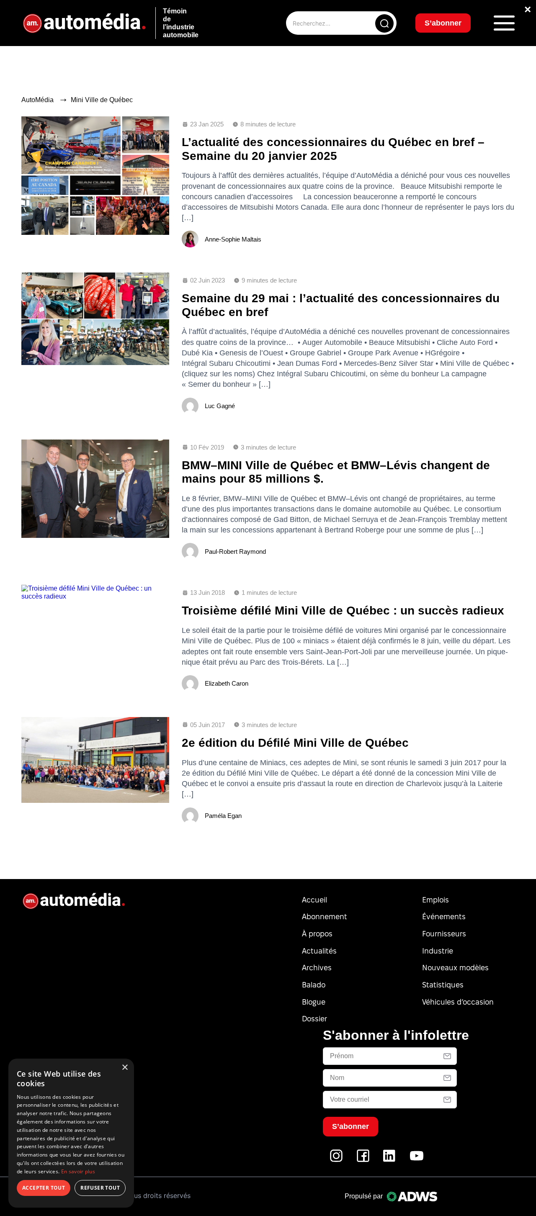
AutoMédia (37, 99)
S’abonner (443, 23)
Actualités (319, 951)
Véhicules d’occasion (458, 1002)
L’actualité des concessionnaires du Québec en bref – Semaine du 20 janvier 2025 (333, 149)
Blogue (313, 1002)
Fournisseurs (444, 934)
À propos (317, 934)
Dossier (314, 1019)
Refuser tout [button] (100, 1187)
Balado (313, 985)
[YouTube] (416, 1160)
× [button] (124, 1067)
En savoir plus (78, 1171)
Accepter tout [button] (43, 1187)
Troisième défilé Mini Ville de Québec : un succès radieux (343, 610)
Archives (317, 968)
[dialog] (71, 1133)
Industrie (437, 951)
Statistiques (443, 985)
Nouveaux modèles (455, 968)
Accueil (314, 900)
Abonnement (324, 916)
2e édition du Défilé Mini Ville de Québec (295, 742)
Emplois (435, 900)
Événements (444, 916)
